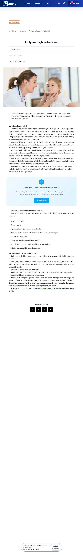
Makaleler (22, 31)
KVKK (37, 549)
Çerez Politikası (28, 549)
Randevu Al (39, 3)
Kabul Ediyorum (55, 547)
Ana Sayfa (27, 3)
